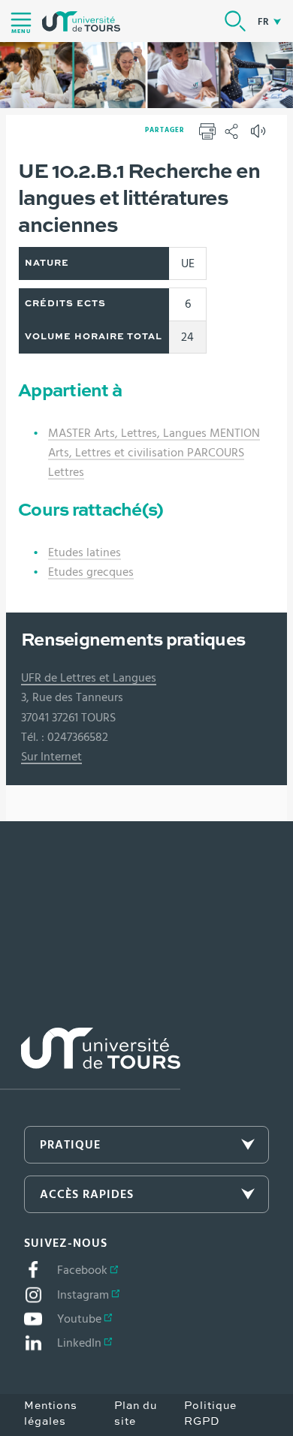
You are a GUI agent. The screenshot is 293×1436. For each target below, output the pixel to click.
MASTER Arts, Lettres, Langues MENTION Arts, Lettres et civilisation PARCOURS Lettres (154, 453)
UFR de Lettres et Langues (88, 678)
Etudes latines (84, 552)
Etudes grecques (91, 572)
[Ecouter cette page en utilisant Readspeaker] (260, 136)
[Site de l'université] (90, 1059)
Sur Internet (51, 757)
